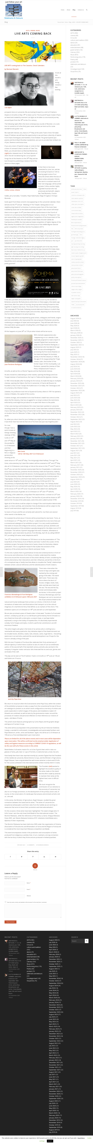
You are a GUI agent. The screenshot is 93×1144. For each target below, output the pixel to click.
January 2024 (74, 381)
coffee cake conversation (77, 204)
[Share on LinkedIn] (44, 856)
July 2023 (73, 395)
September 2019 (76, 506)
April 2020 (73, 489)
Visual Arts (74, 72)
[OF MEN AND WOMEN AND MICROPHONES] (91, 572)
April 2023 (73, 403)
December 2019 (75, 499)
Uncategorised (75, 69)
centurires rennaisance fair (78, 195)
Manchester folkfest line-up (78, 250)
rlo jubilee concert (75, 292)
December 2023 (75, 383)
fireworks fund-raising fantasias (78, 225)
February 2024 (75, 378)
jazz (72, 240)
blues (85, 189)
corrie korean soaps (76, 210)
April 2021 (73, 460)
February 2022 (75, 436)
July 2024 (73, 366)
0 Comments (31, 845)
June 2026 (73, 323)
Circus (72, 38)
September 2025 (76, 345)
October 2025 (75, 342)
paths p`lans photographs (77, 274)
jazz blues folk (78, 240)
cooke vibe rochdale (76, 207)
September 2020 (76, 477)
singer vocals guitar (76, 298)
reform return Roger (76, 286)
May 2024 (73, 371)
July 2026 (73, 321)
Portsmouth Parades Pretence (78, 280)
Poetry (72, 60)
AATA (28, 30)
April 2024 (73, 374)
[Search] (86, 10)
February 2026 (75, 333)
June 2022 (73, 427)
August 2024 (74, 364)
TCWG (72, 304)
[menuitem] (62, 10)
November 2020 (75, 472)
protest (73, 62)
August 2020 (74, 479)
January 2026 (74, 335)
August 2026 (74, 318)
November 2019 (75, 501)
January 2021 (74, 467)
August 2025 (74, 347)
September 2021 (76, 448)
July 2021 (73, 453)
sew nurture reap (75, 295)
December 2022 (75, 412)
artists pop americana (76, 189)
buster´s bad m (75, 192)
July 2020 (73, 482)
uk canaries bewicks (76, 307)
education (73, 45)
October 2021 (75, 446)
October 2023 (75, 388)
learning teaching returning (78, 244)
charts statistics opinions (77, 198)
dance (72, 43)
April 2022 (73, 431)
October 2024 (75, 359)
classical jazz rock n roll (77, 201)
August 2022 (74, 422)
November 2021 (75, 443)
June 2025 (73, 352)
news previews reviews (77, 265)
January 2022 (74, 439)
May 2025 (73, 354)
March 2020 (74, 491)
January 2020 (74, 496)
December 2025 (75, 338)
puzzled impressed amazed (78, 283)
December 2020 (75, 470)
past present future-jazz (77, 271)
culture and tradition (77, 40)
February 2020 (75, 494)
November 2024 (75, 357)
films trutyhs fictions (76, 222)
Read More (81, 1138)
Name (29, 883)
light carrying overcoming (77, 247)
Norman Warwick (43, 845)
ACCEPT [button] (50, 1141)
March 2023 (74, 405)
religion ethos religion (76, 289)
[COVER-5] (33, 51)
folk (72, 228)
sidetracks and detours (78, 64)
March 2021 (74, 463)
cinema (32, 30)
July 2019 (73, 511)
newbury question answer (77, 262)
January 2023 (74, 410)
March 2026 (74, 330)
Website (29, 895)
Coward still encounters (77, 213)
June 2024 (73, 369)
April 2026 (73, 328)
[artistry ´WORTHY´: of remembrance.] (1, 572)
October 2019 (75, 503)
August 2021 (74, 451)
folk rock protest (79, 228)
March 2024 (74, 376)
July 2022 (73, 424)
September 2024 (76, 362)
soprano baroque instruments (78, 301)
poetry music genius (76, 277)
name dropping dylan (76, 259)
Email (28, 889)
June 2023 (73, 398)
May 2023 (73, 400)
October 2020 (75, 475)
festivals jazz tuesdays (76, 219)
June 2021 (73, 455)
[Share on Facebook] (10, 856)
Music (38, 30)
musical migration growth (77, 256)
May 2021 (73, 458)
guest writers (75, 50)
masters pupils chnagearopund (78, 253)
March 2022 (74, 434)
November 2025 (75, 340)
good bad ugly (74, 234)
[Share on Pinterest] (33, 856)
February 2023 (75, 407)
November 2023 (75, 386)
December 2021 (75, 441)
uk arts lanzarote (80, 304)
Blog (6, 22)
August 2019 (74, 508)
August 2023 (74, 393)
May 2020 (73, 487)
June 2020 (73, 484)
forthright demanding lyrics (78, 231)
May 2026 (73, 326)
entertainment (75, 47)
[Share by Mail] (55, 856)
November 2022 (75, 415)
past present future (76, 268)
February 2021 (75, 465)
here (81, 234)
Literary (73, 52)
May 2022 (73, 429)
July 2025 (73, 350)
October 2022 (75, 417)
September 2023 (76, 390)
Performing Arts (76, 57)
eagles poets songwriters (77, 216)
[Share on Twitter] (21, 856)
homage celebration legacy (78, 237)
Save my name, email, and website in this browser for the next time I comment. (27, 902)
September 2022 (76, 419)
